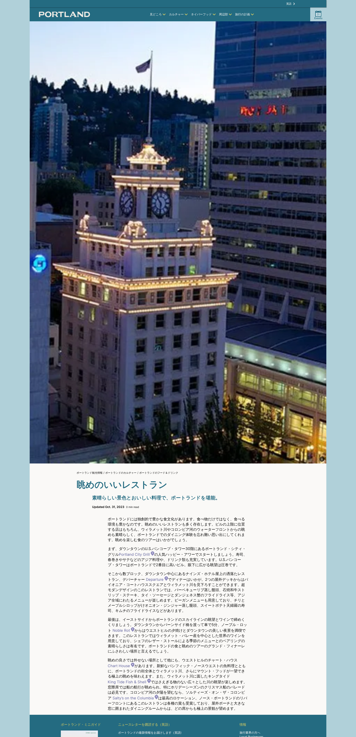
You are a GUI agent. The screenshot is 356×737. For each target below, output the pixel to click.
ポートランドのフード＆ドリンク (158, 472)
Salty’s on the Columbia (133, 698)
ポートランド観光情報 (90, 472)
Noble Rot (121, 630)
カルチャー (176, 14)
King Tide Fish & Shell (127, 682)
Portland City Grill (134, 554)
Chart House (119, 666)
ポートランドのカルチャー (120, 472)
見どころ (156, 14)
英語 (288, 3)
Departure (155, 579)
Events (318, 16)
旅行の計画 (242, 14)
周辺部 (223, 14)
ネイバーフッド (201, 14)
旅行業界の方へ (250, 732)
